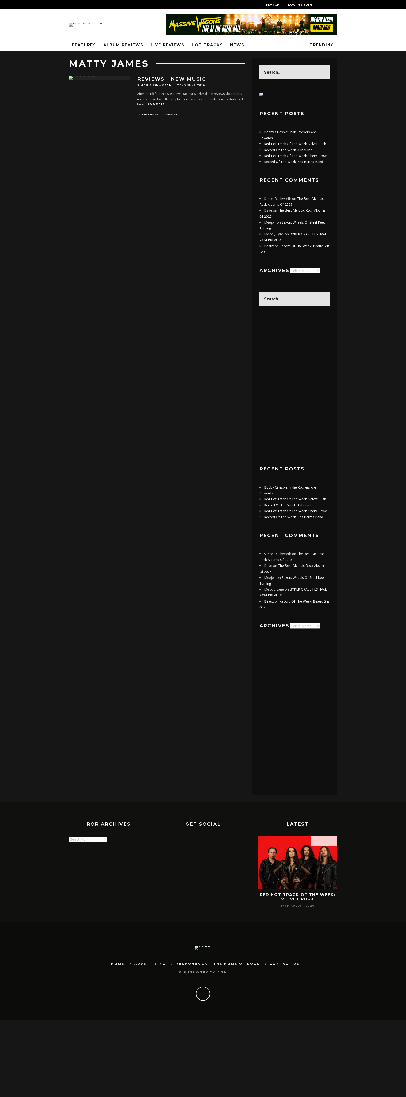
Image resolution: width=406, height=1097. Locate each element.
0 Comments (171, 114)
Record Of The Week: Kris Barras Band (293, 161)
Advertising (150, 964)
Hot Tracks (207, 45)
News (237, 45)
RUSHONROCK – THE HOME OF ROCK (218, 964)
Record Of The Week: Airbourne (288, 150)
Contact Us (285, 964)
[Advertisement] (294, 386)
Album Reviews (123, 45)
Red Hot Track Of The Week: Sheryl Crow (295, 156)
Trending (321, 45)
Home (118, 964)
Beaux (269, 246)
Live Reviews (167, 45)
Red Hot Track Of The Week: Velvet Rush (295, 144)
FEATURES (84, 45)
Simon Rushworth (154, 85)
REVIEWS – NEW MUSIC (171, 79)
